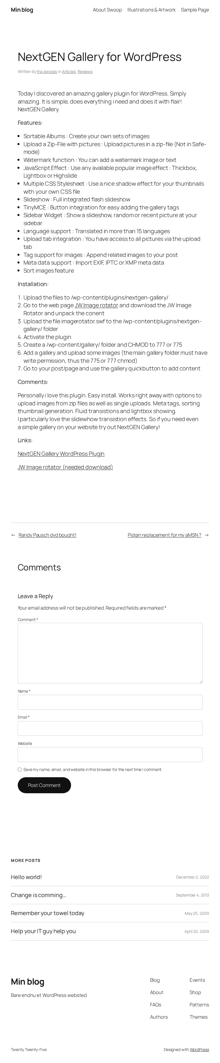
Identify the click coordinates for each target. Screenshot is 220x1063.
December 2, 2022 (192, 877)
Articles (69, 71)
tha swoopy (47, 71)
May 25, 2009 (197, 913)
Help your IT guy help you (43, 931)
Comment (28, 619)
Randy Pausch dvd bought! (47, 535)
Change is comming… (38, 895)
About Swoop (107, 9)
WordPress (199, 1049)
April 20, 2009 (196, 931)
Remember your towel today (47, 913)
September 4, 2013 (192, 895)
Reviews (85, 71)
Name (24, 691)
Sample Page (195, 9)
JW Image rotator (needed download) (65, 467)
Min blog (22, 9)
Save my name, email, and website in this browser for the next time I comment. (92, 769)
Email (24, 717)
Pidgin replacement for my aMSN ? (164, 535)
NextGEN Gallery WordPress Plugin (61, 453)
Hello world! (26, 877)
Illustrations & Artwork (151, 9)
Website (25, 743)
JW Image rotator (96, 305)
